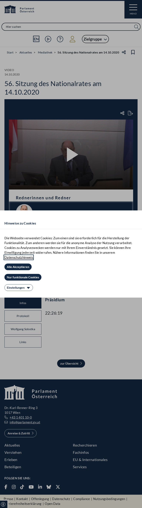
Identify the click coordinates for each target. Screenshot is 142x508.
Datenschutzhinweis (18, 257)
